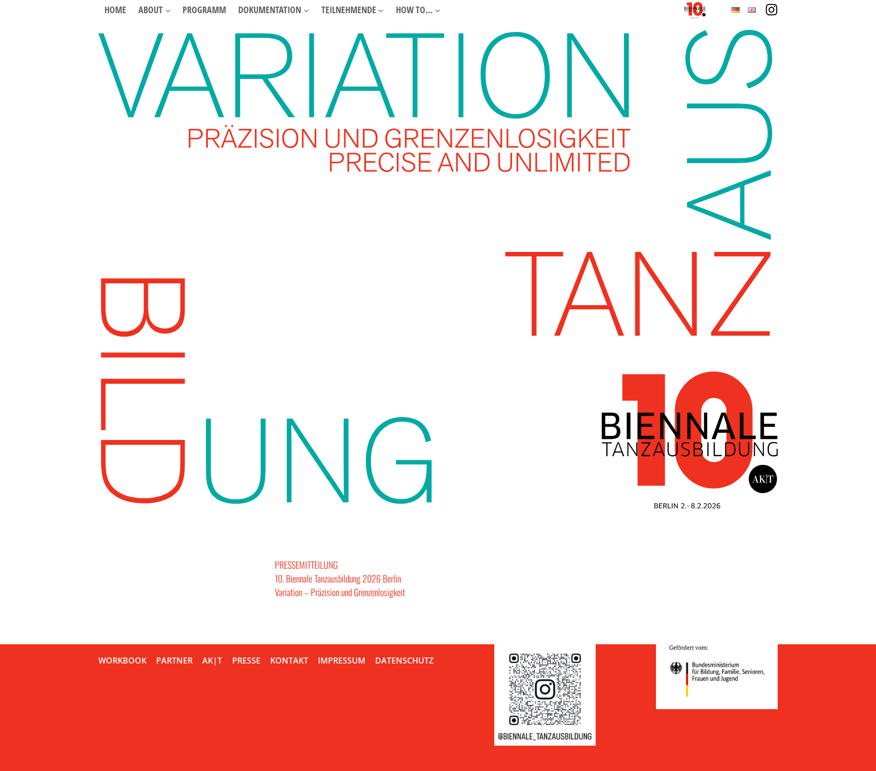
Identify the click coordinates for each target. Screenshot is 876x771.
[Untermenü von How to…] (438, 10)
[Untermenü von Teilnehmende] (381, 10)
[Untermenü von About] (168, 10)
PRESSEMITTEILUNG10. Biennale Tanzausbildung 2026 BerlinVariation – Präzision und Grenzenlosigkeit (340, 578)
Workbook (122, 660)
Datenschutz (404, 660)
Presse (246, 660)
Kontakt (289, 660)
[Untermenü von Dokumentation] (306, 10)
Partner (174, 660)
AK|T (212, 660)
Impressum (342, 660)
